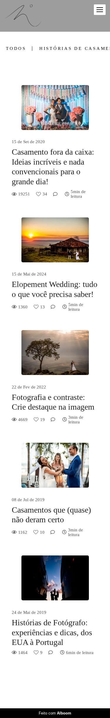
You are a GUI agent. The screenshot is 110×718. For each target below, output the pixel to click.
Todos (16, 48)
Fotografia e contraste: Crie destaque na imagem (53, 402)
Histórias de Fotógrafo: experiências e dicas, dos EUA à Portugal (52, 632)
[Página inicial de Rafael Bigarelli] (22, 15)
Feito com (55, 713)
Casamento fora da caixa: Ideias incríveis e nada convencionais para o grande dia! (53, 166)
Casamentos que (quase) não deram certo (51, 514)
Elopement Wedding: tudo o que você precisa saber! (54, 289)
